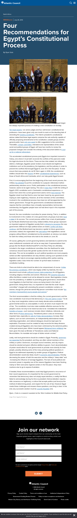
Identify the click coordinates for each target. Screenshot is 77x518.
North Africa (7, 14)
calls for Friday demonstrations (41, 316)
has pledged (19, 183)
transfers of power (16, 311)
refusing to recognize (53, 224)
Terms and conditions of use (38, 493)
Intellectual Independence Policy (59, 493)
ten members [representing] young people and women (37, 290)
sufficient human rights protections (39, 272)
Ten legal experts (15, 130)
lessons (30, 173)
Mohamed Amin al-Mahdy (53, 328)
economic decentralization (50, 355)
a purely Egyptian (43, 389)
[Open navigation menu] (74, 3)
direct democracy (26, 313)
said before (43, 231)
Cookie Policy (23, 493)
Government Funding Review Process (24, 496)
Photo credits (65, 499)
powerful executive (58, 275)
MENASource (7, 20)
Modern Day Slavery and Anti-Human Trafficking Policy (24, 499)
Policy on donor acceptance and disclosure (51, 496)
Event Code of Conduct (51, 499)
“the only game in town (53, 299)
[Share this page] (40, 413)
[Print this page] (36, 413)
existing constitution (27, 135)
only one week (29, 142)
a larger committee (25, 144)
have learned (56, 193)
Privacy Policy (45, 465)
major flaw (48, 188)
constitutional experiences (49, 173)
